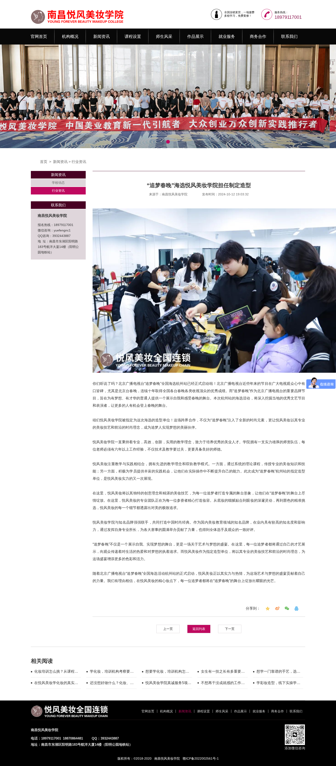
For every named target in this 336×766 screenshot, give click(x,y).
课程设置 (133, 36)
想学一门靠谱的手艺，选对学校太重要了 (278, 672)
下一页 (230, 629)
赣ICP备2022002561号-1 (201, 758)
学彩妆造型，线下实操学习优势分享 (278, 683)
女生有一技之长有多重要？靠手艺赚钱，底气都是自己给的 (223, 672)
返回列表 (198, 629)
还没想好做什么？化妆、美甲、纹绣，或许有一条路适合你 (112, 683)
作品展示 (195, 36)
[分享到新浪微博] (277, 608)
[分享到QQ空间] (267, 608)
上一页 (168, 629)
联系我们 (289, 36)
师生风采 (164, 36)
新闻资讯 (101, 36)
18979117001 (288, 17)
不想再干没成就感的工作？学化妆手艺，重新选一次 (223, 683)
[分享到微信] (287, 608)
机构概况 (70, 36)
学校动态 (58, 182)
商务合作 (258, 36)
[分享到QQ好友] (296, 608)
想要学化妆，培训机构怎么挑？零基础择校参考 (167, 672)
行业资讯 (79, 162)
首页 (43, 162)
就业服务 (227, 36)
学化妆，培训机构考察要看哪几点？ (112, 672)
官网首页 (39, 36)
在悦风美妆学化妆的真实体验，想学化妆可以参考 (56, 683)
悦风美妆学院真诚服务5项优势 (168, 683)
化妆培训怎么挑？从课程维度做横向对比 (56, 672)
